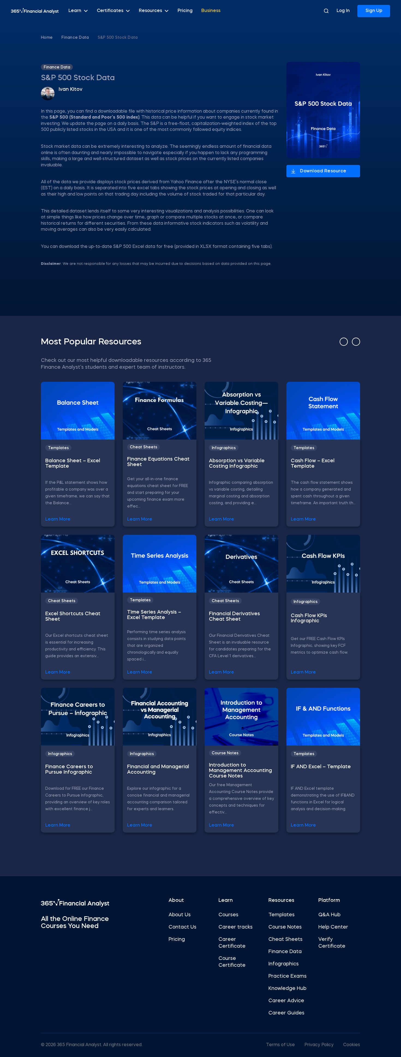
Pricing (185, 11)
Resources (150, 11)
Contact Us (182, 927)
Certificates (110, 11)
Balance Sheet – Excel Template (72, 463)
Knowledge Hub (287, 988)
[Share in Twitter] (373, 65)
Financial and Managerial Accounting (158, 769)
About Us (180, 914)
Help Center (333, 927)
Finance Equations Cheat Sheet (158, 462)
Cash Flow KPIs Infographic (309, 618)
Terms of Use (280, 1045)
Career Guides (286, 1013)
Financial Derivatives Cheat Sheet (234, 616)
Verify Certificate (331, 943)
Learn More (57, 519)
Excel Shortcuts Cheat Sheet (72, 616)
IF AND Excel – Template (321, 766)
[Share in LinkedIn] (373, 95)
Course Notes (225, 753)
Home (47, 38)
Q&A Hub (329, 914)
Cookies (351, 1045)
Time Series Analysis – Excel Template (154, 615)
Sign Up (374, 11)
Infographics (224, 448)
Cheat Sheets (143, 447)
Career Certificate (232, 943)
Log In (343, 11)
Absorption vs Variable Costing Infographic (237, 463)
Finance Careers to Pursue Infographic (69, 769)
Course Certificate (232, 962)
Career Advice (286, 1000)
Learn (74, 11)
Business (210, 11)
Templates (58, 448)
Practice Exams (287, 976)
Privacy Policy (319, 1045)
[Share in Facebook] (373, 80)
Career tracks (236, 927)
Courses (228, 914)
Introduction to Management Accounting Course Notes (240, 771)
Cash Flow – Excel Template (312, 463)
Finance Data (75, 38)
